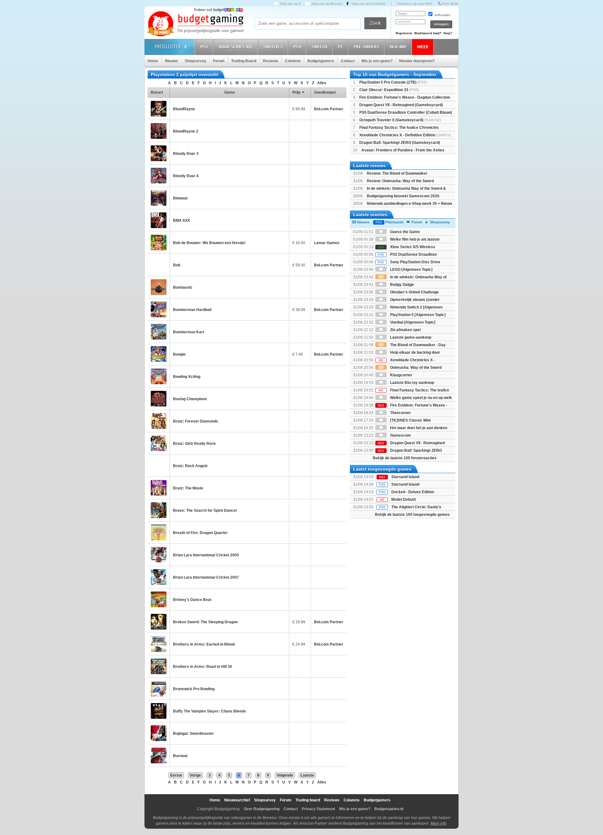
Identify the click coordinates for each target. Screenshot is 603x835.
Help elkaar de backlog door (414, 352)
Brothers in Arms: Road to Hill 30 (202, 666)
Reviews (270, 61)
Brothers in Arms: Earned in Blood (204, 644)
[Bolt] (158, 265)
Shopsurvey (195, 61)
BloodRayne (184, 109)
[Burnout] (158, 755)
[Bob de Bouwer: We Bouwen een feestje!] (158, 242)
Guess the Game (404, 232)
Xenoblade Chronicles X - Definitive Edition (405, 135)
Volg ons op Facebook (368, 3)
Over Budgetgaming (262, 809)
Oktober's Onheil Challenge (414, 292)
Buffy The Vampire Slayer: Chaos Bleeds (209, 711)
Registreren (404, 33)
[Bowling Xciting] (158, 376)
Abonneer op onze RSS (414, 3)
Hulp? (447, 33)
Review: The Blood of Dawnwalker (397, 173)
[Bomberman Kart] (158, 332)
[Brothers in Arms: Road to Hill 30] (158, 666)
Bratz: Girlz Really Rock (194, 443)
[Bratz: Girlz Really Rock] (158, 443)
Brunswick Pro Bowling (194, 689)
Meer (422, 47)
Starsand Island (405, 477)
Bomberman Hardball (192, 310)
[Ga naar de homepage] (195, 24)
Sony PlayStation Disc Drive (409, 262)
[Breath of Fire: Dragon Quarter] (158, 532)
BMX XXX (181, 220)
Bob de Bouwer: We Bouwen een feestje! (209, 243)
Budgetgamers (320, 61)
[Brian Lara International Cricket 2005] (158, 555)
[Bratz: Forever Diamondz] (158, 421)
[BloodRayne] (158, 109)
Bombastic (183, 287)
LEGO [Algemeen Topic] (410, 269)
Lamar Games (327, 243)
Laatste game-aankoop (410, 337)
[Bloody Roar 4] (158, 175)
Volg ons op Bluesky (327, 3)
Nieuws (171, 61)
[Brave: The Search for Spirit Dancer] (158, 510)
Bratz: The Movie (188, 488)
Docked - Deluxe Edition (412, 492)
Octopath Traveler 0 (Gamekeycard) (400, 120)
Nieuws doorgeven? (417, 61)
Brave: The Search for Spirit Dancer (205, 510)
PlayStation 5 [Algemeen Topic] (417, 315)
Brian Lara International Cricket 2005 (206, 555)
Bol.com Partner (328, 109)
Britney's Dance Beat (192, 600)
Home (153, 61)
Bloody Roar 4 (185, 176)
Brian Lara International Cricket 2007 (206, 577)
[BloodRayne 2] (158, 131)
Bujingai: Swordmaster (193, 733)
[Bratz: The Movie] (158, 488)
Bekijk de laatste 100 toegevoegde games (412, 514)
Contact (348, 61)
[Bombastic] (158, 287)
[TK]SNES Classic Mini (410, 420)
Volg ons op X (290, 3)
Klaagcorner (400, 375)
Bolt (176, 265)
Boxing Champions (190, 399)
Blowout (180, 198)
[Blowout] (158, 198)
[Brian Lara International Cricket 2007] (158, 577)
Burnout (180, 756)
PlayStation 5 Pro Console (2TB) (393, 82)
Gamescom (400, 435)
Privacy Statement (318, 809)
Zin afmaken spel (405, 330)
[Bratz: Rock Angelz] (158, 465)
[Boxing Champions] (158, 399)
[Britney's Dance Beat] (158, 599)
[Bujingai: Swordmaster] (158, 733)
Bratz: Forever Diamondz (195, 421)
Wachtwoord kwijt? (428, 33)
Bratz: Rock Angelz (190, 466)
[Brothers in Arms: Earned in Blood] (158, 644)
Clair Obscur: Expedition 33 (389, 90)
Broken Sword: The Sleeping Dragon (205, 622)
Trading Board (243, 61)
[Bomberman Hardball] (158, 309)
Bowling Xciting (186, 376)
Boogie (179, 354)
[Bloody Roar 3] (158, 153)
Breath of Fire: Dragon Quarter (200, 533)
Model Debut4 (403, 499)
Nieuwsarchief (237, 800)
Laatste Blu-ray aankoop (411, 382)
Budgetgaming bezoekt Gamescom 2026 (403, 196)
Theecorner (400, 413)
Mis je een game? (377, 61)
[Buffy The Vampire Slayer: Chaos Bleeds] (158, 711)
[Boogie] (158, 354)
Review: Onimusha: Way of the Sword (400, 181)
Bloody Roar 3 (185, 153)
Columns (293, 61)
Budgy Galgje (401, 284)
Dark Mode (450, 3)
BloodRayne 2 (185, 131)
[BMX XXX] (158, 220)
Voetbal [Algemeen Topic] (412, 322)
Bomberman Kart (188, 332)
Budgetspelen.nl (388, 809)
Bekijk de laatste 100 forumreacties (405, 458)
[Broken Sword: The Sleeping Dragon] (158, 622)
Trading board (308, 800)
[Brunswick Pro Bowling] (158, 688)
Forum (219, 61)
